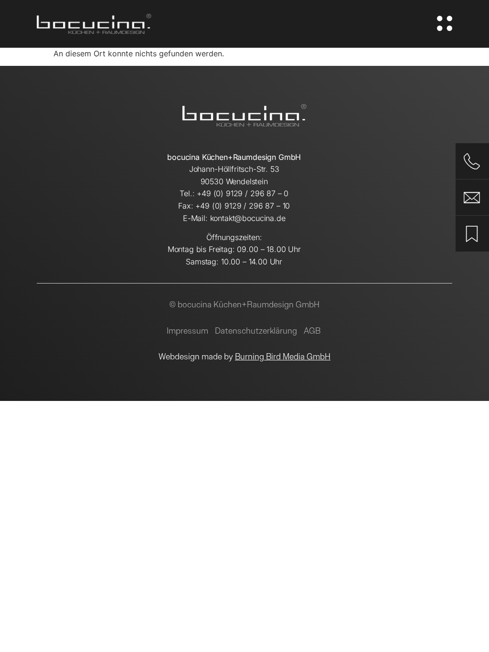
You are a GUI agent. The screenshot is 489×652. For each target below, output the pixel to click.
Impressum (187, 331)
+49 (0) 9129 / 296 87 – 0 (242, 193)
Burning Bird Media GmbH (282, 356)
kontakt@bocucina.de (248, 218)
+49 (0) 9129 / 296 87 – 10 (242, 205)
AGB (312, 331)
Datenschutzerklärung (256, 331)
